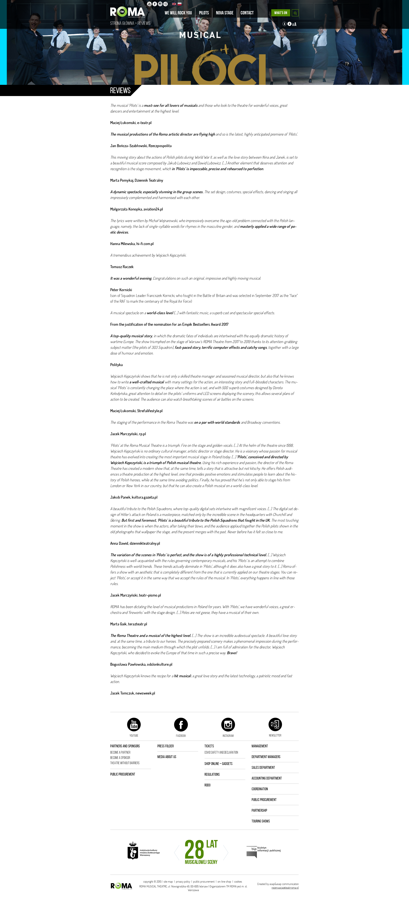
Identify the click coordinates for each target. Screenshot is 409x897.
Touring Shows (261, 821)
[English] (174, 4)
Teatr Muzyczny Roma (128, 9)
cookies (238, 881)
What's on (280, 13)
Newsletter (275, 735)
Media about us (166, 757)
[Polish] (180, 4)
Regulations (212, 774)
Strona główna (122, 23)
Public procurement (122, 774)
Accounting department (267, 778)
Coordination (260, 789)
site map (168, 881)
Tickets (209, 746)
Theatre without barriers (124, 763)
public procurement (204, 881)
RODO (207, 785)
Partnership (259, 810)
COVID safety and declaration (221, 752)
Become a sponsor (120, 758)
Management (260, 746)
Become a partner (120, 752)
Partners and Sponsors (125, 746)
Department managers (266, 757)
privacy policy (183, 881)
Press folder (165, 746)
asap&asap (276, 884)
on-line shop (224, 881)
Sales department (263, 767)
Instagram (228, 735)
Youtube (134, 735)
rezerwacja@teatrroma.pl (285, 887)
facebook (181, 735)
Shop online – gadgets (218, 764)
